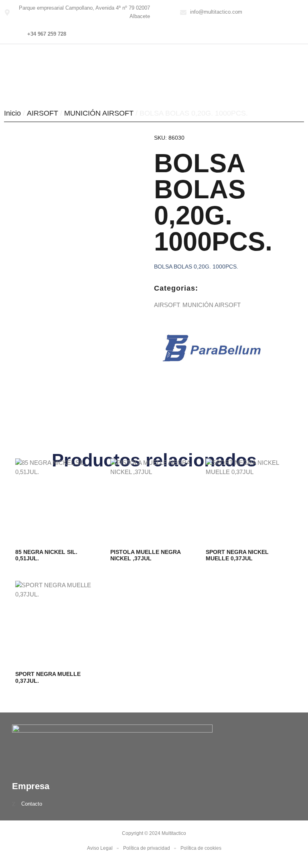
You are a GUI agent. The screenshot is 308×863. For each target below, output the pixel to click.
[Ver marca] (211, 359)
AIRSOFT (42, 113)
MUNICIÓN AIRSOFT (99, 113)
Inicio (12, 113)
